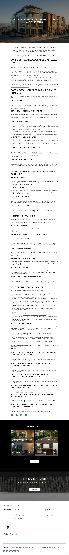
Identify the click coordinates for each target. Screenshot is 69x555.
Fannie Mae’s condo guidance (25, 306)
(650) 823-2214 (50, 510)
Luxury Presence (29, 547)
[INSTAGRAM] (7, 551)
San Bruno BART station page (20, 317)
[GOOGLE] (15, 551)
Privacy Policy (55, 547)
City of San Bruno (20, 264)
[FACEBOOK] (4, 551)
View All (35, 461)
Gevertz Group (51, 345)
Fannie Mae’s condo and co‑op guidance (20, 87)
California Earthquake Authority (25, 134)
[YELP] (12, 551)
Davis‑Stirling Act (21, 294)
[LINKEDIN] (10, 551)
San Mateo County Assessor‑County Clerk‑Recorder (34, 315)
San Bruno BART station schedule (33, 411)
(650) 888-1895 (50, 515)
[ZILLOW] (18, 551)
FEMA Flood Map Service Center (48, 282)
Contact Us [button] (34, 489)
